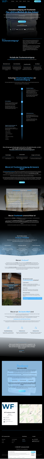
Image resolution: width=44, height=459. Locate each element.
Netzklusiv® (26, 449)
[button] (30, 413)
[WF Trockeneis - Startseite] (5, 1)
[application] (30, 413)
